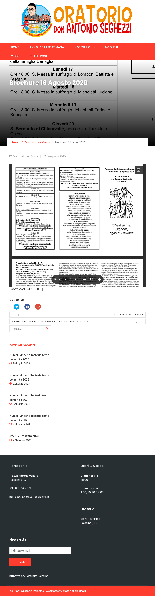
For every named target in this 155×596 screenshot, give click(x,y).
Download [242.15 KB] (26, 289)
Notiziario (82, 47)
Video (15, 56)
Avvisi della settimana (47, 47)
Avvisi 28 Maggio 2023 (24, 435)
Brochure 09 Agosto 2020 (128, 314)
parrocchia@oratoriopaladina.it (29, 496)
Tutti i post (38, 56)
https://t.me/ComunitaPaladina (28, 575)
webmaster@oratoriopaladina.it (66, 590)
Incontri (111, 47)
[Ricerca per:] (30, 328)
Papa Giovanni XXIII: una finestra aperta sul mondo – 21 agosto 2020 (52, 321)
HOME (15, 47)
